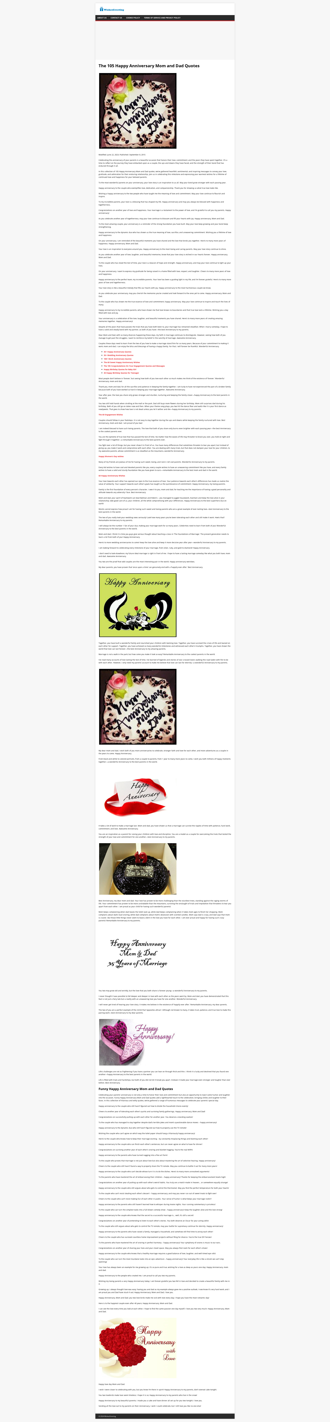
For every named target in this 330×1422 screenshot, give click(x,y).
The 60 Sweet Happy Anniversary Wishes (122, 362)
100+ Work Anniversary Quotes (117, 359)
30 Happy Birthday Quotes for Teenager (121, 373)
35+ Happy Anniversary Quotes (117, 352)
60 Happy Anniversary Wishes (112, 475)
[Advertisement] (165, 40)
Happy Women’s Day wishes (111, 456)
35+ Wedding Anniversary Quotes (118, 355)
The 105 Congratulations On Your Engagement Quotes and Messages (134, 366)
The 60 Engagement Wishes (111, 414)
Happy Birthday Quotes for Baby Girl (120, 369)
